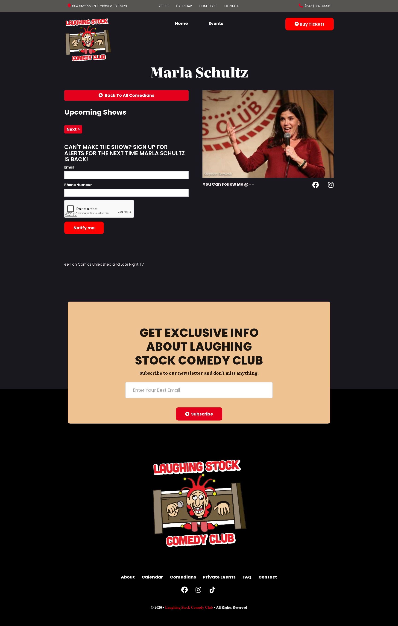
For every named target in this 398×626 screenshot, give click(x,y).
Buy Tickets (312, 24)
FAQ (247, 577)
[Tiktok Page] (212, 590)
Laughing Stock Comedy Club (189, 607)
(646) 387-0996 (317, 6)
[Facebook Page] (315, 186)
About (163, 6)
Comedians (208, 6)
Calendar (184, 6)
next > (73, 129)
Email (69, 167)
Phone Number (78, 184)
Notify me (84, 228)
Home (181, 23)
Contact (232, 6)
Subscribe (201, 414)
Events (216, 23)
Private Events (219, 577)
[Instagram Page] (331, 186)
